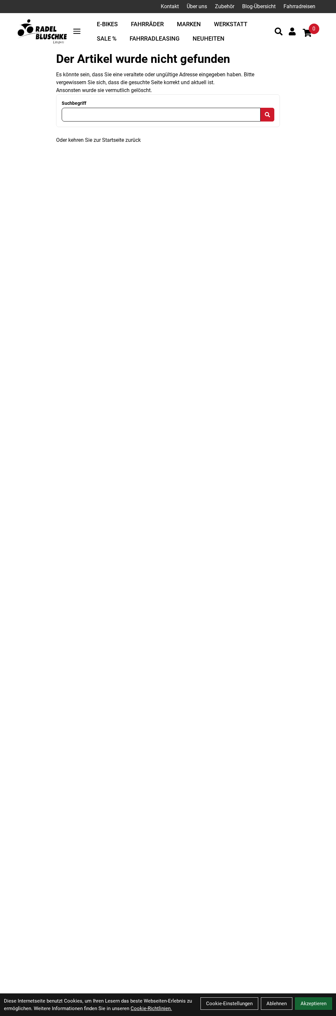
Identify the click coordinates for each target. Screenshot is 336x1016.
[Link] (77, 31)
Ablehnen (276, 1004)
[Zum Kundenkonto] (292, 31)
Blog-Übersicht (259, 6)
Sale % (106, 38)
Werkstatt (230, 24)
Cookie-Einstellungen (229, 1004)
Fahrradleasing (154, 38)
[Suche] (279, 31)
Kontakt (170, 6)
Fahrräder (147, 24)
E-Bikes (107, 24)
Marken (189, 24)
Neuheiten (208, 38)
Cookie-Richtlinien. (151, 1008)
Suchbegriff (74, 103)
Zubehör (224, 6)
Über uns (197, 6)
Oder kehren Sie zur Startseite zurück (98, 140)
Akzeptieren (313, 1004)
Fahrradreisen (299, 6)
